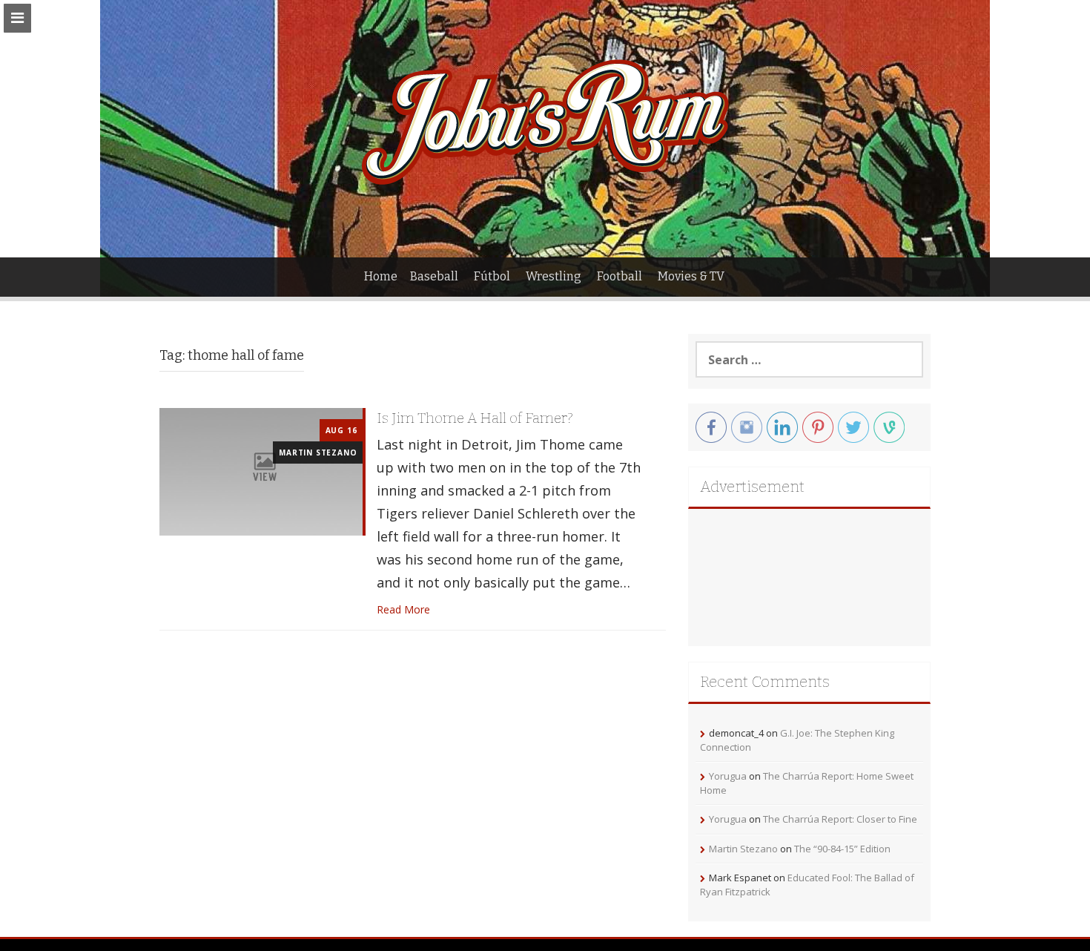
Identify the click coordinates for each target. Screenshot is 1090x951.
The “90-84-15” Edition (842, 848)
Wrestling (553, 276)
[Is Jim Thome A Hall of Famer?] (261, 471)
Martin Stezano (318, 452)
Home (380, 276)
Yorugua (728, 776)
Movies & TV (691, 276)
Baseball (434, 276)
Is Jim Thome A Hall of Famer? (475, 418)
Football (619, 276)
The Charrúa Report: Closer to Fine (840, 819)
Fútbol (492, 276)
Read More (403, 609)
